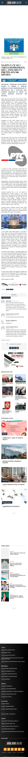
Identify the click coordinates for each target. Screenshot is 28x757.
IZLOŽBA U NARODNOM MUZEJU (7, 706)
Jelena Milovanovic (12, 327)
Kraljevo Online (15, 344)
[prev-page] (2, 604)
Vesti (8, 57)
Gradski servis (7, 502)
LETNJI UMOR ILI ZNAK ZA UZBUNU (14, 484)
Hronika (5, 457)
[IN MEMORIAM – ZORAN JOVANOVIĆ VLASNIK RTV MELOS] (5, 596)
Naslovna (3, 57)
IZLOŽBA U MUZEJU (5, 703)
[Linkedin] (12, 749)
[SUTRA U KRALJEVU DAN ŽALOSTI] (7, 391)
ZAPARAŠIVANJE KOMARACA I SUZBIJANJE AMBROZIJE (12, 691)
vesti (11, 289)
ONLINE (15, 756)
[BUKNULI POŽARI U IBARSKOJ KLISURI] (14, 451)
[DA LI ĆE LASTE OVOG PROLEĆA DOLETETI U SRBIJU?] (5, 564)
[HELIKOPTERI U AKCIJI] (20, 378)
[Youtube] (18, 348)
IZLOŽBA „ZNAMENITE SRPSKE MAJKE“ (9, 709)
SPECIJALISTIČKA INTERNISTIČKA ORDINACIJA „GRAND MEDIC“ (17, 575)
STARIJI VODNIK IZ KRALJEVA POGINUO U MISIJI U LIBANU (7, 411)
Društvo (5, 480)
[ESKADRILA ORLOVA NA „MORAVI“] (20, 405)
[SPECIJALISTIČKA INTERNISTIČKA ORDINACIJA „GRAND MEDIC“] (5, 575)
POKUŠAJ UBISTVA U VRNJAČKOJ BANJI (9, 676)
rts (7, 289)
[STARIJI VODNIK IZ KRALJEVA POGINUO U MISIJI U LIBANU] (7, 405)
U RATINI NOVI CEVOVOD (6, 696)
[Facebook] (10, 348)
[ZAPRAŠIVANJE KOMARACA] (14, 496)
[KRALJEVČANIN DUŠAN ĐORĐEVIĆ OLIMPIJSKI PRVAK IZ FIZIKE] (5, 586)
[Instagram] (13, 348)
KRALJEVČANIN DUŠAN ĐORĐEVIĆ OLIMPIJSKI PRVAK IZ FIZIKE (18, 586)
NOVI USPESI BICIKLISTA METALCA (8, 728)
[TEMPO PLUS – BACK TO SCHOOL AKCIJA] (14, 428)
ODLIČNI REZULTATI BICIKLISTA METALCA (9, 721)
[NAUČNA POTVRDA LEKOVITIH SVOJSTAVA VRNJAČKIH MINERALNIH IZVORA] (20, 391)
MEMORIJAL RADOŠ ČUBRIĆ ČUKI (8, 723)
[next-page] (4, 604)
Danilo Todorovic (11, 320)
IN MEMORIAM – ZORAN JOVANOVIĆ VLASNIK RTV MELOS (17, 597)
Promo (5, 433)
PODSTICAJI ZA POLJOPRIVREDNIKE (8, 688)
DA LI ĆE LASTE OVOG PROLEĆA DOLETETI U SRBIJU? (16, 564)
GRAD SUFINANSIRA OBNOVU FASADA (8, 694)
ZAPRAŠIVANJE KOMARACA (11, 506)
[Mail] (15, 749)
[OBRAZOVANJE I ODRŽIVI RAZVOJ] (7, 378)
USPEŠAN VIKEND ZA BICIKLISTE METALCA (10, 726)
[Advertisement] (14, 20)
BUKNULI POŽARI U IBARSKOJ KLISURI (9, 668)
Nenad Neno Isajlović (12, 314)
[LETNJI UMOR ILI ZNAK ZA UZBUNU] (14, 474)
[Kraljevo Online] (14, 2)
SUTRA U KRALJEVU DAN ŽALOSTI (8, 655)
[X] (15, 348)
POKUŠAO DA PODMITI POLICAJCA (8, 671)
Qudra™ (21, 756)
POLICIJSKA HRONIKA (5, 679)
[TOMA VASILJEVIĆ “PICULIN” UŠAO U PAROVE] (5, 553)
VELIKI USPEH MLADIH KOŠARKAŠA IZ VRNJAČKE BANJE (12, 731)
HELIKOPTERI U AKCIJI (21, 383)
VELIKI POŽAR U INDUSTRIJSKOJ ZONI (9, 673)
